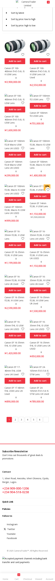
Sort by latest (17, 12)
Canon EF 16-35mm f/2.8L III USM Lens (14, 299)
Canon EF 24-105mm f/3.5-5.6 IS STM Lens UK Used (39, 390)
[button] (15, 61)
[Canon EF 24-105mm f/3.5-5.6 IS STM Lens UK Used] (40, 370)
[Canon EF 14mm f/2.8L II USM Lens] (40, 187)
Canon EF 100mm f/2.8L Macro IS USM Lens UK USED (15, 210)
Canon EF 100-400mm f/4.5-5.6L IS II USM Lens (15, 71)
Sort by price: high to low (23, 25)
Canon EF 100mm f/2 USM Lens (39, 114)
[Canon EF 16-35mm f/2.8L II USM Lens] (15, 234)
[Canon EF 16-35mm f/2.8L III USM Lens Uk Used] (40, 280)
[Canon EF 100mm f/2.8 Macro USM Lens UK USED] (15, 144)
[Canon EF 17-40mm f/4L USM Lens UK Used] (15, 370)
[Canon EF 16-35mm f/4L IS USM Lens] (15, 325)
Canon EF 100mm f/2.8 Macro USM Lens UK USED (13, 164)
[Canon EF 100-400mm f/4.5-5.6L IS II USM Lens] (15, 46)
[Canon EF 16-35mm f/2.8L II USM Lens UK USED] (40, 234)
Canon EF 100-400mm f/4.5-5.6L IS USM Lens (15, 119)
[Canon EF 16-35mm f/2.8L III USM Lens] (15, 280)
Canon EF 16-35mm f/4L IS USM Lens (14, 344)
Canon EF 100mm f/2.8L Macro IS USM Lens (40, 164)
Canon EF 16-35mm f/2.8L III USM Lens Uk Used (40, 300)
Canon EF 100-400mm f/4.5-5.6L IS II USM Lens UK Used (40, 73)
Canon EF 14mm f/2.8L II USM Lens (39, 205)
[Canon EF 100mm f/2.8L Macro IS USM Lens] (40, 144)
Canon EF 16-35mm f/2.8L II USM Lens (14, 254)
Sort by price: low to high (23, 19)
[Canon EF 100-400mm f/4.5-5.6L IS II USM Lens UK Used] (40, 46)
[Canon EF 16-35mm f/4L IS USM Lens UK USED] (40, 325)
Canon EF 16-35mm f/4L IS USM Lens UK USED (40, 345)
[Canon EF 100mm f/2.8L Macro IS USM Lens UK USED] (15, 189)
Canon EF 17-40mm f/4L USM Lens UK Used (14, 390)
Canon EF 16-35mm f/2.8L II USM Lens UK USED (40, 255)
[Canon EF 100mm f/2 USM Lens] (40, 97)
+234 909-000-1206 (15, 488)
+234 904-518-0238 (15, 492)
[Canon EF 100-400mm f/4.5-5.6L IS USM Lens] (15, 99)
